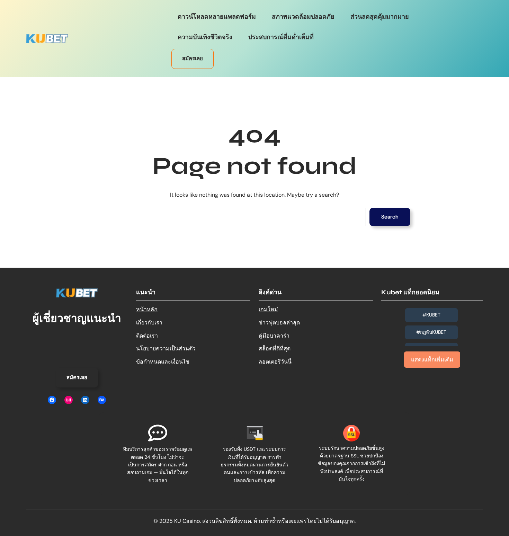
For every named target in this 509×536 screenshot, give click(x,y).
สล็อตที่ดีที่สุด (275, 348)
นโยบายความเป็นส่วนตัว (166, 348)
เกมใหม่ (268, 309)
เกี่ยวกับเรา (149, 322)
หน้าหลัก (147, 309)
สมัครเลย (192, 58)
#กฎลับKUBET (431, 332)
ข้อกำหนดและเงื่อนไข (162, 361)
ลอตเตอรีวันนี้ (275, 361)
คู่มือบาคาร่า (274, 335)
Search (390, 216)
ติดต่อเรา (147, 335)
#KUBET (431, 315)
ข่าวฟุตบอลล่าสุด (279, 322)
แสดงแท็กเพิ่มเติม (432, 359)
